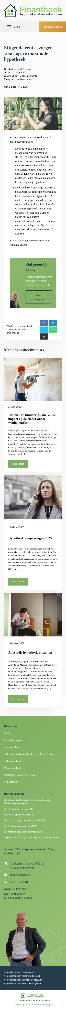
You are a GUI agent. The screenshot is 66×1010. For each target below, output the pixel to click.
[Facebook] (44, 323)
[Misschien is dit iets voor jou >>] (53, 330)
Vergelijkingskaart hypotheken (18, 972)
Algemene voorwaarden (15, 983)
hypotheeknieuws (23, 79)
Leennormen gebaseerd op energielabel (23, 832)
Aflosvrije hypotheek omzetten (19, 814)
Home (7, 733)
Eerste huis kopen (13, 740)
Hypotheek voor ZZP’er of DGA (19, 775)
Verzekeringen (11, 782)
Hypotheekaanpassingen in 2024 (20, 826)
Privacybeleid (35, 983)
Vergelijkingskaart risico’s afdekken (21, 976)
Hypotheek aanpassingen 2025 (19, 809)
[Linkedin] (53, 323)
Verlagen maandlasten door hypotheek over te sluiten (30, 754)
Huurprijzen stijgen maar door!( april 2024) (24, 820)
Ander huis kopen (12, 747)
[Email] (44, 336)
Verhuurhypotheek (13, 761)
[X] (44, 330)
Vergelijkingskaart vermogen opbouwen (23, 980)
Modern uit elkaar (12, 768)
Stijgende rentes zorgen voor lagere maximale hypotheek (32, 837)
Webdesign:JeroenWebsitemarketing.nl (33, 1004)
